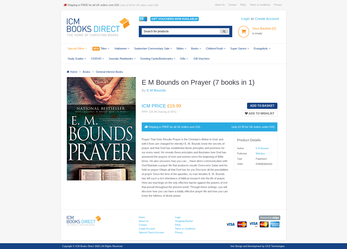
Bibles (181, 48)
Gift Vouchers (202, 58)
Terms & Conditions (260, 4)
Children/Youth (215, 48)
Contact (232, 4)
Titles (100, 48)
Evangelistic (261, 48)
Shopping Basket (184, 221)
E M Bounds (156, 90)
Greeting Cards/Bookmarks (157, 58)
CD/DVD (96, 58)
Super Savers (238, 48)
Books (195, 48)
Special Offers (76, 48)
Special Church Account (151, 232)
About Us (220, 4)
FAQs (243, 4)
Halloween (121, 48)
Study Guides (76, 58)
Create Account (267, 19)
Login (245, 19)
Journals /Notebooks (121, 58)
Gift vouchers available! (174, 18)
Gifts (183, 58)
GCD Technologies (275, 246)
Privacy (278, 4)
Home (142, 217)
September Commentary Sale (152, 48)
